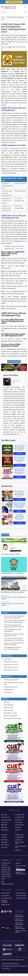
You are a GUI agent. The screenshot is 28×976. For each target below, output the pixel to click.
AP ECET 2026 (19, 819)
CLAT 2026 (4, 837)
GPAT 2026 (4, 824)
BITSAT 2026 (4, 839)
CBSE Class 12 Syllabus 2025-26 (19, 916)
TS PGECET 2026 (19, 824)
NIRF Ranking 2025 (8, 689)
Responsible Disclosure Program (21, 873)
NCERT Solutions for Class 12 (11, 670)
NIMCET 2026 (4, 830)
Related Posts (5, 534)
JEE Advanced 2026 (6, 819)
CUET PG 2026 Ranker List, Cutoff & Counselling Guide (12, 630)
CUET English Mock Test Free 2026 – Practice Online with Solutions (13, 648)
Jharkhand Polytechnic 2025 (21, 847)
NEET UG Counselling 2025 (10, 715)
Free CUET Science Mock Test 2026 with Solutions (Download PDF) (14, 644)
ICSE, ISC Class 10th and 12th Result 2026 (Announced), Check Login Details (14, 617)
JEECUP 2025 (18, 839)
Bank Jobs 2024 (5, 893)
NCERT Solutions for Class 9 (11, 661)
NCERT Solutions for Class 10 (11, 664)
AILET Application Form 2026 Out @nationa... (12, 592)
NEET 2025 (6, 702)
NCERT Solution (8, 659)
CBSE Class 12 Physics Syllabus (19, 920)
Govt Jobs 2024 (5, 895)
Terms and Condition (21, 898)
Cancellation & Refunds (8, 966)
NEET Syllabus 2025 (9, 705)
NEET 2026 (4, 814)
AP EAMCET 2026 (19, 814)
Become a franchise (21, 865)
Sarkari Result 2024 (21, 895)
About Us (18, 863)
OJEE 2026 (18, 830)
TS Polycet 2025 (19, 837)
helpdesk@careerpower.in (7, 884)
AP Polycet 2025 (19, 834)
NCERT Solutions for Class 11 (11, 667)
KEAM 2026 (18, 827)
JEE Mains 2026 (5, 817)
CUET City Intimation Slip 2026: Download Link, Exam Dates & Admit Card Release (14, 621)
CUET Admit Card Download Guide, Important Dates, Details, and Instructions (14, 626)
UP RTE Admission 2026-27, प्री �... (10, 554)
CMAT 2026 (4, 842)
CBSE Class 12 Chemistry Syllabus (20, 927)
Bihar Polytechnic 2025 (19, 843)
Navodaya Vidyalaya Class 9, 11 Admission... (12, 573)
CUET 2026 (4, 822)
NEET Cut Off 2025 (8, 710)
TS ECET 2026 (18, 822)
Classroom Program (21, 893)
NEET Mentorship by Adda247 (11, 679)
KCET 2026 (4, 834)
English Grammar (5, 904)
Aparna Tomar (5, 47)
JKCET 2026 (4, 847)
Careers (20, 869)
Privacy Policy (5, 968)
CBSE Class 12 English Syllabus (19, 923)
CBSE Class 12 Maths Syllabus (20, 931)
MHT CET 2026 (5, 845)
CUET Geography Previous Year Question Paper (14, 683)
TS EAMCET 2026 (19, 817)
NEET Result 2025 (8, 707)
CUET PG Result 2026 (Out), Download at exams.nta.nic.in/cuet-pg (14, 635)
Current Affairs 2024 (6, 898)
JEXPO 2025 (18, 850)
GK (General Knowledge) (4, 901)
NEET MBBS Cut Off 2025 (10, 713)
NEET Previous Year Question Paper (12, 718)
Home (2, 17)
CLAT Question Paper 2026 (10, 687)
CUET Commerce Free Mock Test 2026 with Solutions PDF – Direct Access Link (14, 639)
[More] (25, 7)
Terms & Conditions (21, 966)
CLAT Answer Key (8, 692)
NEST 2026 (4, 827)
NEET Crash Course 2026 (14, 361)
